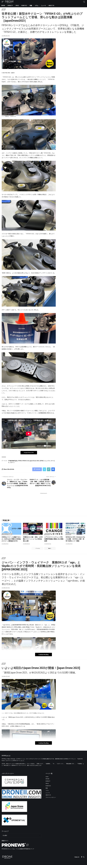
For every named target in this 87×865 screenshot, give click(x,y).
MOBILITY (48, 781)
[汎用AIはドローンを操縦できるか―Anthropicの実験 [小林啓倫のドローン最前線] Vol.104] (11, 529)
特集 (4, 9)
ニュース (26, 534)
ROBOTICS (48, 785)
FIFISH (20, 460)
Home (47, 776)
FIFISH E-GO (25, 460)
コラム (4, 534)
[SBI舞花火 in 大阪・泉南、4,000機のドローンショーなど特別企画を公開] (33, 529)
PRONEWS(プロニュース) (8, 848)
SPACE (47, 783)
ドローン (12, 462)
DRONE (47, 778)
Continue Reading (43, 654)
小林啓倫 (9, 534)
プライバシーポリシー (51, 797)
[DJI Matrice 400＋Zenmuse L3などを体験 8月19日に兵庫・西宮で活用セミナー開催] (75, 529)
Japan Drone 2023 (34, 460)
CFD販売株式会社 (13, 460)
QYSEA (42, 460)
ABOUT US (48, 795)
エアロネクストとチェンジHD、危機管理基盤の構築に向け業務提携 (54, 539)
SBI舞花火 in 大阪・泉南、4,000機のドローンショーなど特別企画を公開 (33, 539)
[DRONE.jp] (9, 2)
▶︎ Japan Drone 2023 (29, 452)
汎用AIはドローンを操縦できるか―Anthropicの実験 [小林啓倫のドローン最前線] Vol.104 (11, 539)
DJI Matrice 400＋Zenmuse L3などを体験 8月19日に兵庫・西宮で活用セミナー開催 (75, 539)
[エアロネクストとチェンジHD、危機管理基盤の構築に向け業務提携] (54, 529)
